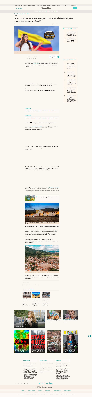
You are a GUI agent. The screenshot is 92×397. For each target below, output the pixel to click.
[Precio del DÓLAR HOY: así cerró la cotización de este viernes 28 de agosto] (29, 319)
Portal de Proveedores (57, 390)
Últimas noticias (17, 5)
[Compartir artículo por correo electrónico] (33, 58)
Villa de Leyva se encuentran (36, 126)
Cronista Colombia (17, 13)
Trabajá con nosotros (67, 390)
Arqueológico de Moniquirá (53, 187)
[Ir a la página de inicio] (19, 8)
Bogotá (55, 230)
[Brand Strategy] (44, 387)
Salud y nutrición (43, 5)
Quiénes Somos (47, 390)
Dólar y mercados (31, 5)
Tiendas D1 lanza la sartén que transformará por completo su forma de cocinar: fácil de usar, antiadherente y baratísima (71, 33)
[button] (89, 336)
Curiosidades (54, 5)
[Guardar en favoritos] (58, 57)
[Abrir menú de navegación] (15, 8)
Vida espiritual (59, 5)
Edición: (73, 5)
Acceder (75, 8)
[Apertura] (33, 387)
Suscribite (39, 390)
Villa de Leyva (36, 63)
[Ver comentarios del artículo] (35, 58)
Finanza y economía (24, 5)
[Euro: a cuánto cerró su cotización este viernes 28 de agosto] (70, 314)
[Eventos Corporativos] (39, 387)
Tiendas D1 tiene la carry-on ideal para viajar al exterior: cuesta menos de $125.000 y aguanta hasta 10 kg (71, 40)
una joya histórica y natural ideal (41, 88)
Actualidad (37, 5)
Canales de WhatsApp (31, 390)
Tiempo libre (49, 5)
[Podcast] (50, 387)
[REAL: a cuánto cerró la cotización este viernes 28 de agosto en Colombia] (54, 314)
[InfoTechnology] (57, 387)
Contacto (23, 390)
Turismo (28, 13)
